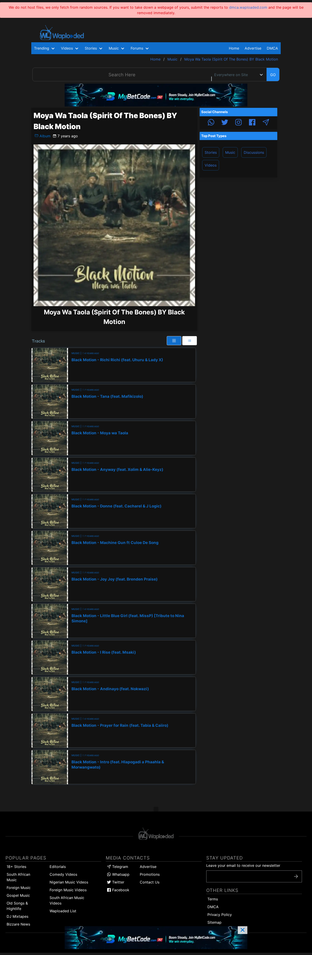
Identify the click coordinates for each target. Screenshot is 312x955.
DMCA (272, 48)
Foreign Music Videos (68, 890)
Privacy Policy (219, 914)
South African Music (18, 877)
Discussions (254, 152)
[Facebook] (252, 123)
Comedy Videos (63, 874)
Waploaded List (63, 911)
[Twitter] (225, 123)
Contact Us (149, 882)
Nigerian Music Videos (69, 882)
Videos (211, 165)
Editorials (58, 866)
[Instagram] (238, 123)
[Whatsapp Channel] (211, 123)
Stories (211, 152)
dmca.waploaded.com (248, 7)
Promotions (150, 874)
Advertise (148, 866)
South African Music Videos (67, 900)
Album (44, 136)
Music (230, 152)
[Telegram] (266, 123)
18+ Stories (16, 866)
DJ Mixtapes (17, 916)
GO (273, 74)
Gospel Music (18, 895)
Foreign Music (19, 887)
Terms (212, 899)
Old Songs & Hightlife (17, 906)
